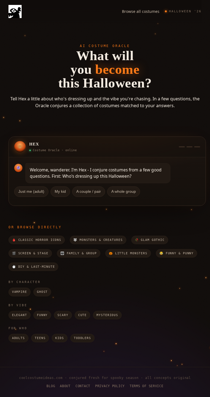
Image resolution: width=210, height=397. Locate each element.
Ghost (42, 292)
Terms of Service (147, 386)
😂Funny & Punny (176, 253)
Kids (59, 338)
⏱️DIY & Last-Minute (33, 266)
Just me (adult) (31, 191)
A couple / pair (88, 191)
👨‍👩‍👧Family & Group (78, 253)
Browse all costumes (140, 11)
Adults (18, 338)
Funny (42, 315)
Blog (50, 386)
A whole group (123, 191)
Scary (62, 315)
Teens (40, 338)
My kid (60, 191)
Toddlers (82, 338)
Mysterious (107, 315)
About (65, 386)
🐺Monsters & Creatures (97, 240)
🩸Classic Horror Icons (36, 240)
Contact (82, 386)
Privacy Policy (110, 386)
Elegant (19, 315)
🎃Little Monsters (128, 253)
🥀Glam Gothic (150, 240)
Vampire (19, 292)
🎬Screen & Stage (30, 253)
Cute (82, 315)
